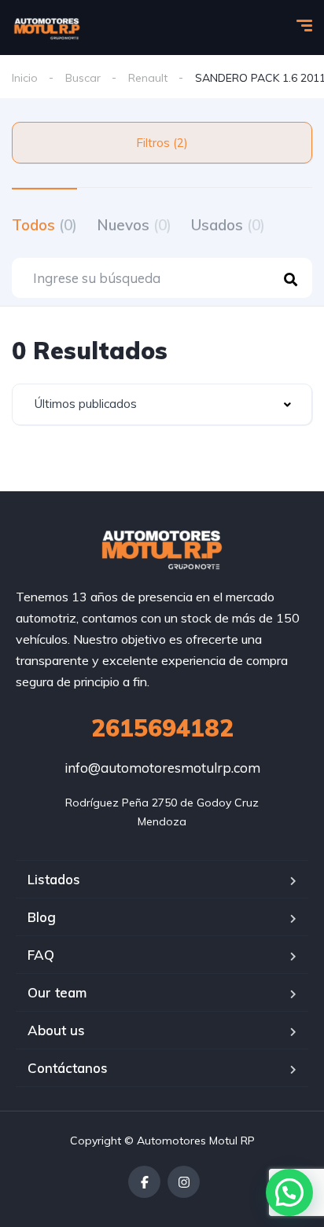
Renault (148, 78)
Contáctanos (68, 1068)
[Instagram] (184, 1182)
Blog (42, 917)
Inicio (25, 78)
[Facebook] (144, 1182)
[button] (289, 1192)
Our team (57, 992)
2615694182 (162, 728)
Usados (228, 224)
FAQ (41, 954)
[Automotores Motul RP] (47, 27)
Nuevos (134, 224)
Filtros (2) (162, 142)
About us (56, 1030)
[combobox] (162, 404)
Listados (54, 879)
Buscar (83, 78)
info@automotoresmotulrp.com (162, 767)
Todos (44, 224)
